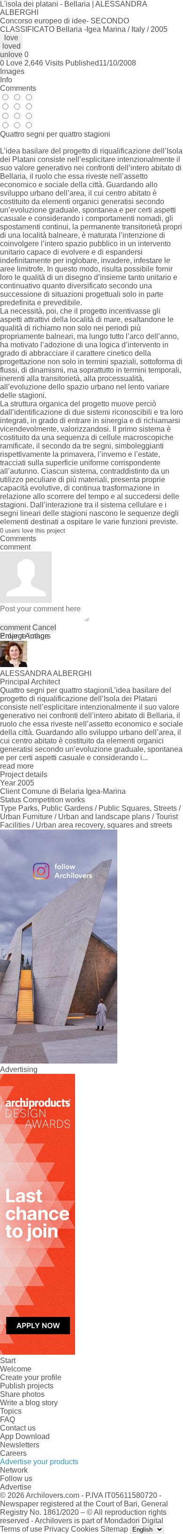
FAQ (7, 1420)
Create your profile (30, 1377)
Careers (13, 1453)
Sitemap (114, 1529)
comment (15, 627)
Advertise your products (39, 1462)
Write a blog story (29, 1403)
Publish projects (26, 1386)
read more (17, 766)
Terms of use (21, 1529)
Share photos (22, 1394)
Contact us (18, 1428)
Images (12, 71)
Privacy (56, 1529)
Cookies (85, 1529)
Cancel (44, 627)
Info (6, 80)
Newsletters (19, 1445)
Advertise (15, 1487)
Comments (18, 88)
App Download (25, 1436)
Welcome (15, 1369)
